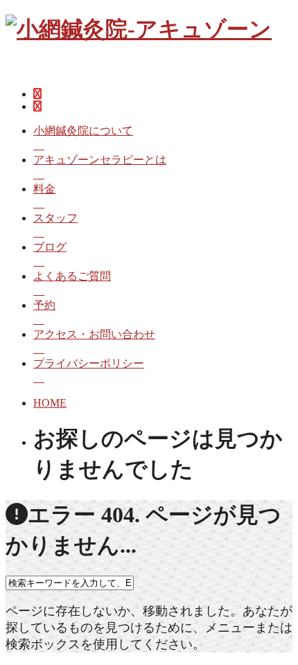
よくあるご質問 (72, 276)
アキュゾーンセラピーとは (99, 160)
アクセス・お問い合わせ (94, 334)
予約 (44, 305)
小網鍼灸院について (83, 130)
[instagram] (37, 106)
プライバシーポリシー (88, 363)
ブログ (50, 247)
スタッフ (55, 218)
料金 (44, 189)
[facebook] (37, 94)
